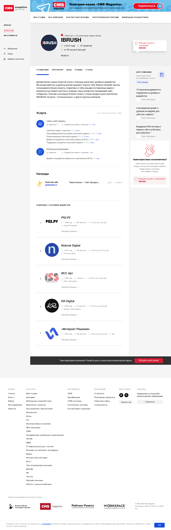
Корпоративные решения (38, 424)
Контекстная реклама (36, 458)
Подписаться (150, 402)
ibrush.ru (65, 55)
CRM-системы (74, 401)
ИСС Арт (67, 273)
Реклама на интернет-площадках (42, 450)
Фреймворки (74, 397)
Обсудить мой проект (149, 360)
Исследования (15, 405)
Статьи (11, 393)
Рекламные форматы (104, 397)
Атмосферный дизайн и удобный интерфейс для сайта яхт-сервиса (147, 111)
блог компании (144, 72)
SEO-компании (33, 428)
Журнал (7, 25)
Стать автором (142, 82)
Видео (29, 454)
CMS (70, 393)
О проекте (99, 393)
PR (27, 473)
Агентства (9, 30)
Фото (28, 461)
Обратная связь (102, 401)
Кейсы (11, 401)
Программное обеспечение (39, 409)
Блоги (11, 397)
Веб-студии (31, 393)
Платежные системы (78, 405)
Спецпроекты (100, 405)
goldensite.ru (51, 185)
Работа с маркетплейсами (39, 484)
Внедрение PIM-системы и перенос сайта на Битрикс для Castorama (148, 129)
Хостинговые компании (79, 409)
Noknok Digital (70, 245)
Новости (12, 409)
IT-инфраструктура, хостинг (40, 446)
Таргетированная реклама (39, 465)
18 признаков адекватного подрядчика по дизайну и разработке (148, 93)
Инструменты (10, 35)
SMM (28, 443)
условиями (46, 524)
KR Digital (67, 301)
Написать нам (126, 402)
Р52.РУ (65, 217)
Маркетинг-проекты (36, 405)
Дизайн (29, 469)
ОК (159, 525)
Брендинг (31, 397)
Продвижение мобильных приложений (45, 435)
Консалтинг (31, 412)
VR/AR (29, 439)
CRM (28, 431)
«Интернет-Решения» (75, 329)
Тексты (29, 477)
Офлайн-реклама (34, 480)
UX (27, 420)
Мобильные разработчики (39, 401)
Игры (28, 416)
